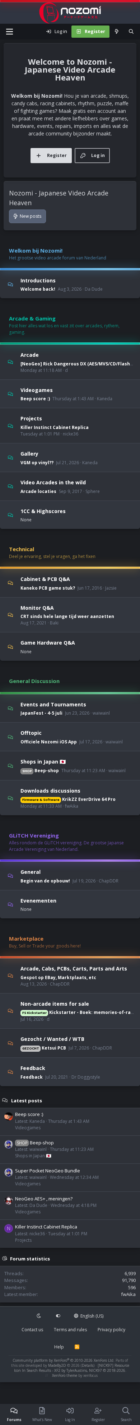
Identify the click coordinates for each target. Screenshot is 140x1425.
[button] (39, 1316)
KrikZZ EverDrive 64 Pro (69, 799)
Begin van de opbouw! (45, 881)
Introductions (38, 280)
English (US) (91, 1316)
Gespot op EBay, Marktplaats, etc (58, 977)
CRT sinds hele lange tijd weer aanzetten (67, 616)
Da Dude (94, 289)
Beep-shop (40, 770)
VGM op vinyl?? (36, 463)
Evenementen (38, 900)
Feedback (32, 1068)
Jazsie (111, 588)
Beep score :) (35, 399)
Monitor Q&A (37, 607)
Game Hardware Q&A (47, 642)
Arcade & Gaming (32, 318)
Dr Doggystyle (85, 1077)
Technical (21, 549)
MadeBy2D (57, 1365)
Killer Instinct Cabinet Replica (54, 427)
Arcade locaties (38, 491)
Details (87, 1365)
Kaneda (104, 399)
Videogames (36, 389)
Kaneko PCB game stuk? (47, 588)
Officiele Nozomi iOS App (48, 742)
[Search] (131, 31)
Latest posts (26, 1100)
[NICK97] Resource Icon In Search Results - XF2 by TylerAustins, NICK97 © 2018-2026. (71, 1368)
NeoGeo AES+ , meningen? (44, 1198)
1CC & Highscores (43, 510)
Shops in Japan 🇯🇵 (43, 761)
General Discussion (34, 680)
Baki (54, 623)
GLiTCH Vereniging (34, 835)
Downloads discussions (50, 790)
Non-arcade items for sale (54, 1003)
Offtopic (31, 732)
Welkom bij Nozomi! (35, 250)
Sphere (92, 491)
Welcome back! (37, 289)
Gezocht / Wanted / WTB (52, 1039)
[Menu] (9, 31)
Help (59, 1347)
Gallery (29, 453)
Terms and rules (70, 1330)
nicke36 (70, 434)
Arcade (29, 354)
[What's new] (116, 31)
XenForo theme (64, 1375)
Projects (31, 418)
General (30, 871)
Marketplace (26, 938)
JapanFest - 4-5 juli (41, 713)
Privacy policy (111, 1330)
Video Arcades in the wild (53, 482)
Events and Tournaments (53, 704)
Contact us (32, 1330)
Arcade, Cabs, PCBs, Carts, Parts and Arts (73, 968)
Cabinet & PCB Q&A (45, 579)
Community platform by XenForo (64, 1360)
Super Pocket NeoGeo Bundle (47, 1170)
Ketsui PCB (44, 1048)
